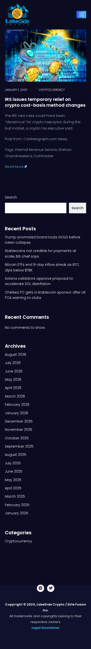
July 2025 (13, 463)
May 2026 (13, 379)
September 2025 (19, 446)
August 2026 (15, 354)
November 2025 (18, 429)
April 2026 (13, 387)
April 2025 (13, 488)
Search (11, 197)
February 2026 (17, 404)
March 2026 (15, 396)
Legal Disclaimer (46, 627)
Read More (14, 166)
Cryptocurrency (52, 90)
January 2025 (16, 513)
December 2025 (19, 421)
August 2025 (15, 454)
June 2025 (13, 471)
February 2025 (17, 504)
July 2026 (13, 362)
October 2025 (17, 438)
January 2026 (16, 413)
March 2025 (15, 496)
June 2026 (13, 371)
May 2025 (13, 479)
